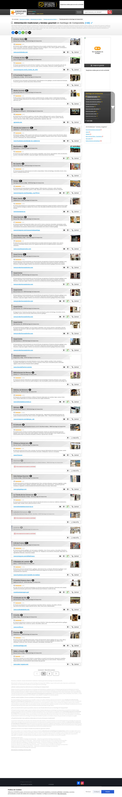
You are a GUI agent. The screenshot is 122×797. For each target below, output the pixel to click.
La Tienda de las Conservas (23, 495)
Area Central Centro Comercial (93, 129)
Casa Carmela (18, 217)
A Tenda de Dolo (19, 58)
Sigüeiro (88, 134)
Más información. (62, 793)
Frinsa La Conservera (21, 443)
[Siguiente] (56, 673)
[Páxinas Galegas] (18, 12)
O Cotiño (16, 615)
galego (34, 11)
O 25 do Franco (18, 543)
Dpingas (16, 407)
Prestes (16, 632)
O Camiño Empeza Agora (22, 580)
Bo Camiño (17, 164)
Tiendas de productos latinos (93, 99)
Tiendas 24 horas (90, 106)
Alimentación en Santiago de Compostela (21, 749)
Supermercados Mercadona (92, 108)
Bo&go (15, 181)
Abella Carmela (18, 90)
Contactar (51, 784)
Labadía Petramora (20, 512)
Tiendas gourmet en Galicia (50, 19)
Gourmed (16, 460)
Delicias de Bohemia (20, 390)
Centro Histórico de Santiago (93, 141)
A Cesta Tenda (18, 39)
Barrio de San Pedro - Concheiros (94, 136)
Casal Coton (17, 254)
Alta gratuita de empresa (26, 784)
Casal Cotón (17, 290)
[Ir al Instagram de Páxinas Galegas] (82, 783)
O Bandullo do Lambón (21, 562)
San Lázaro (88, 138)
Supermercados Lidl (90, 111)
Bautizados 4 (18, 146)
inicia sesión (31, 13)
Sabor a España (19, 651)
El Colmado (17, 425)
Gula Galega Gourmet (21, 476)
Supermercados (92, 97)
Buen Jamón (18, 198)
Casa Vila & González (21, 236)
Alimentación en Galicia (36, 19)
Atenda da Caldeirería (21, 128)
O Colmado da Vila (19, 598)
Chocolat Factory (19, 356)
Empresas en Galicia (24, 19)
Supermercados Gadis (91, 113)
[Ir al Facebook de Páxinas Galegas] (78, 783)
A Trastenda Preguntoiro (22, 75)
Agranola (16, 109)
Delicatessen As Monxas (22, 372)
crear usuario (40, 13)
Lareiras (16, 527)
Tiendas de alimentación (91, 104)
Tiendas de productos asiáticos (93, 101)
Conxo (87, 132)
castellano (30, 11)
